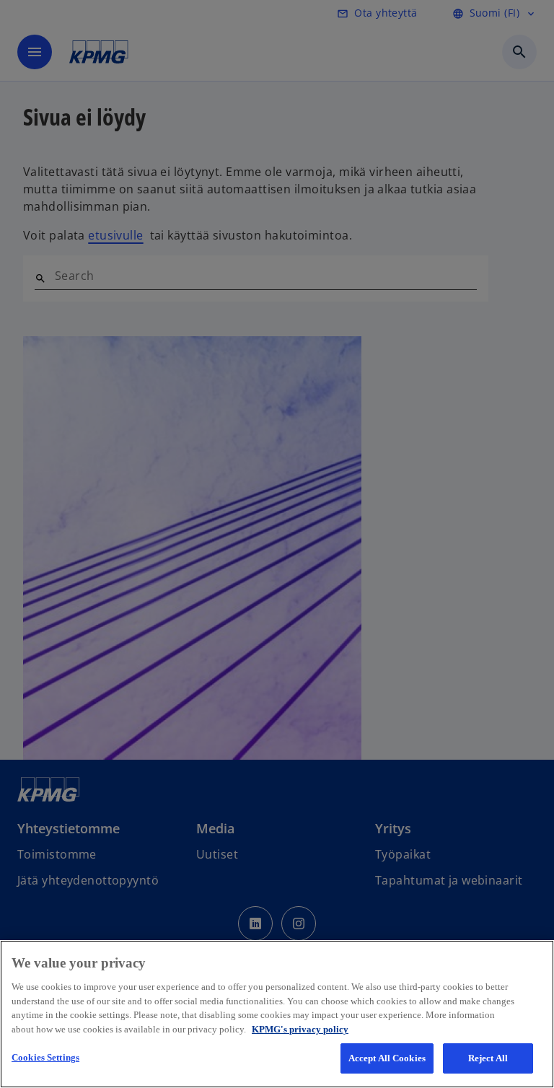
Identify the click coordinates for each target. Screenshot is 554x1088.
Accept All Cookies (387, 1058)
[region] (277, 1014)
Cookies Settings (45, 1057)
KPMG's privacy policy (300, 1029)
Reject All (488, 1058)
